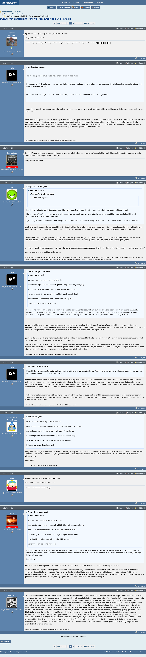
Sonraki (86, 23)
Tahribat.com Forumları (11, 12)
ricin (12, 68)
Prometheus (12, 420)
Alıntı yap (141, 58)
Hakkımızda (134, 652)
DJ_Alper (11, 35)
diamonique (12, 153)
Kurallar (86, 7)
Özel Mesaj (140, 28)
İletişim (142, 652)
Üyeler (76, 7)
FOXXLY (12, 478)
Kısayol (121, 28)
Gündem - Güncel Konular (14, 14)
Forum (53, 7)
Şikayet (130, 28)
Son (92, 23)
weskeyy (11, 595)
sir (12, 187)
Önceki (60, 23)
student (12, 513)
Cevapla (6, 641)
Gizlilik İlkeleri (109, 652)
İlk (55, 23)
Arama (96, 7)
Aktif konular (65, 7)
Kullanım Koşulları (122, 652)
